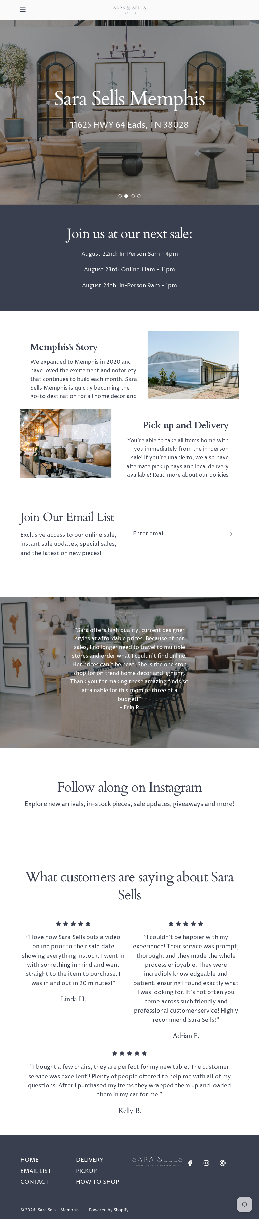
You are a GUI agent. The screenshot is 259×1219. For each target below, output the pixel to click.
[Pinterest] (222, 1163)
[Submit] (231, 533)
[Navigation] (22, 9)
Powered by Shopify (109, 1210)
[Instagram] (206, 1163)
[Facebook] (190, 1163)
